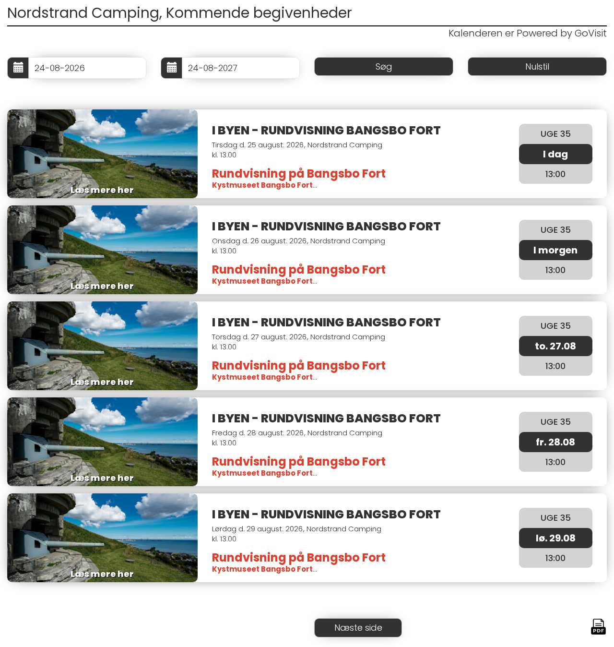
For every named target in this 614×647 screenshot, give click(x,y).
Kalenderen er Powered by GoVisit (528, 33)
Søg (384, 66)
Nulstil (537, 66)
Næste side (358, 628)
